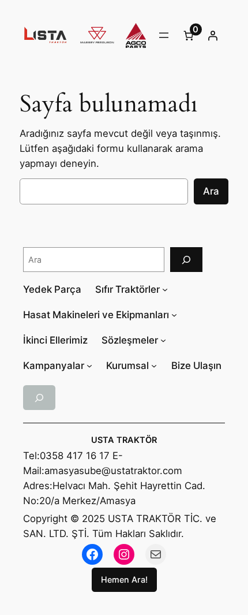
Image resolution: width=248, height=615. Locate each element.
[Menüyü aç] (164, 35)
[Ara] (186, 259)
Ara (211, 191)
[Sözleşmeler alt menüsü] (163, 340)
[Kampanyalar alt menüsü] (89, 365)
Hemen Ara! (124, 579)
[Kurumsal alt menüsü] (154, 365)
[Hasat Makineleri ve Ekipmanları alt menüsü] (174, 315)
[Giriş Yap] (213, 35)
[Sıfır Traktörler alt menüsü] (165, 289)
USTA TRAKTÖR (124, 440)
